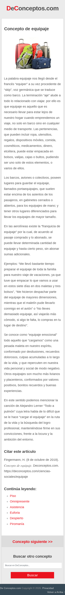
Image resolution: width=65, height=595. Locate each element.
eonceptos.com (32, 8)
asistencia (17, 507)
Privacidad (48, 588)
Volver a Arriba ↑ (56, 592)
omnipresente (19, 501)
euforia (15, 512)
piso (13, 496)
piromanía (17, 524)
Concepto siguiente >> (32, 541)
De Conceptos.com (10, 588)
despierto (16, 518)
